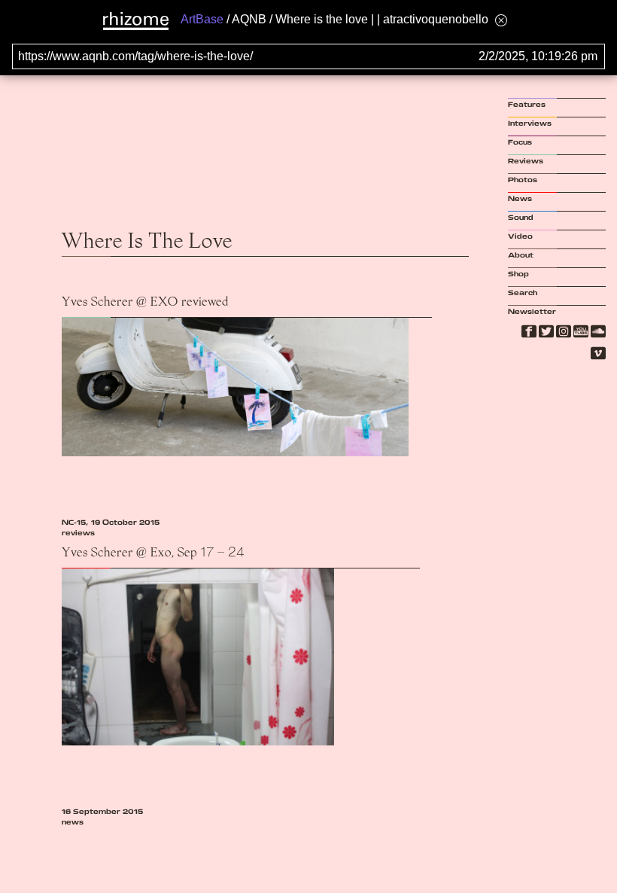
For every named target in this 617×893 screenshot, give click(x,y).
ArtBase (202, 19)
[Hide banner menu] (501, 20)
